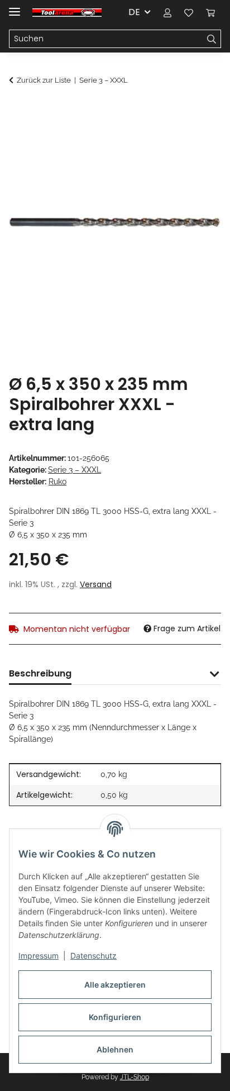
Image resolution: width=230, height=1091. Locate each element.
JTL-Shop (134, 1077)
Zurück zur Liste (44, 80)
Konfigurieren (115, 1017)
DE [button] (134, 12)
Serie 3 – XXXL (74, 469)
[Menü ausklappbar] (14, 7)
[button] (167, 12)
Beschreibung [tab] (40, 673)
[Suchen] (212, 39)
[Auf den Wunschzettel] (197, 137)
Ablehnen (115, 1049)
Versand (96, 584)
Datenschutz (93, 955)
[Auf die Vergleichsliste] (168, 137)
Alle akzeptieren (115, 984)
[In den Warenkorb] (18, 110)
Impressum (38, 955)
